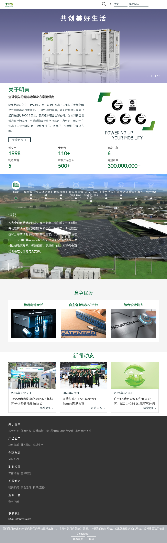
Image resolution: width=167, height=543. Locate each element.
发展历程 (26, 430)
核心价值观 (52, 430)
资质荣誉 (38, 430)
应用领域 (13, 444)
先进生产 (38, 444)
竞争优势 (83, 292)
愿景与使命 (67, 430)
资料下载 (13, 501)
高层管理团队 (83, 430)
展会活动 (26, 487)
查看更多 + (19, 267)
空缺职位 (26, 473)
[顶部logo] (9, 5)
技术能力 (26, 444)
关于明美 (13, 430)
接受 (91, 539)
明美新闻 (13, 487)
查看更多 (19, 140)
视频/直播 (39, 487)
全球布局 (13, 459)
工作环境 (13, 473)
